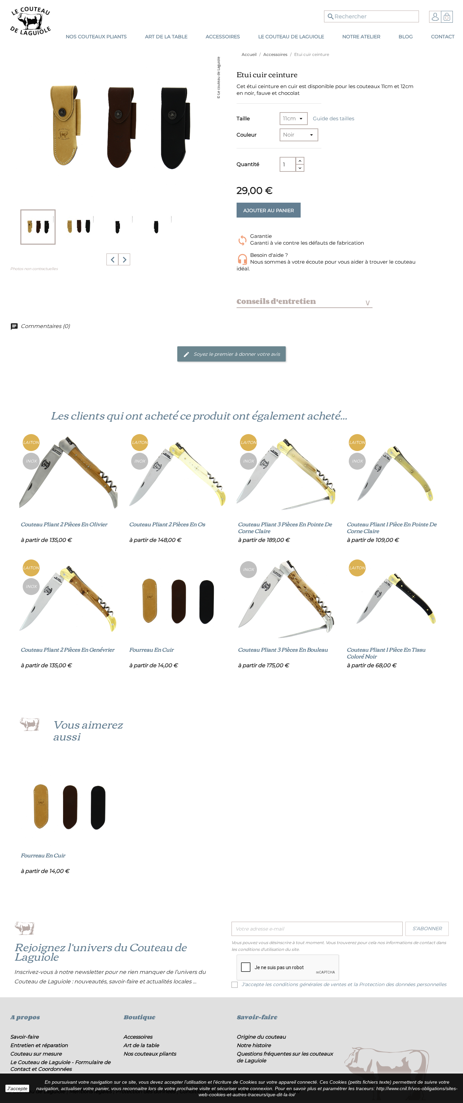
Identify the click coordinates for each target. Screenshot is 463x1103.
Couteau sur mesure (36, 1053)
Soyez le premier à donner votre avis (236, 354)
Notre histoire (254, 1045)
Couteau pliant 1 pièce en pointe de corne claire (392, 527)
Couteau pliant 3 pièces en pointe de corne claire (285, 527)
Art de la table (141, 1045)
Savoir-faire (24, 1037)
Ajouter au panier (268, 210)
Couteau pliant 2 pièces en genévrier (67, 649)
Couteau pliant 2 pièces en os (167, 524)
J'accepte (17, 1088)
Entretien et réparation (39, 1045)
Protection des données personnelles (402, 984)
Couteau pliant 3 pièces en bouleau (283, 649)
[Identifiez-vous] (435, 16)
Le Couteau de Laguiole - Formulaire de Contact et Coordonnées (60, 1065)
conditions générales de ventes (309, 984)
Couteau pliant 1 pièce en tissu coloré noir (386, 652)
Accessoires (137, 1037)
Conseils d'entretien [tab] (303, 301)
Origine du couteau (261, 1037)
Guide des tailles (333, 118)
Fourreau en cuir (151, 649)
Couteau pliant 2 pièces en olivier (64, 524)
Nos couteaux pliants (149, 1053)
